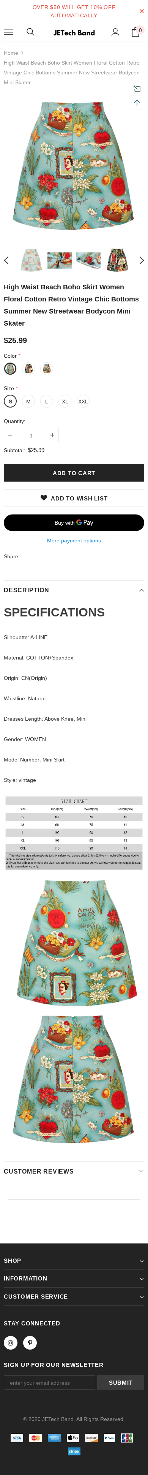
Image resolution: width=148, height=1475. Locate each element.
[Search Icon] (30, 32)
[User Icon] (116, 32)
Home (11, 53)
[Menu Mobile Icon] (8, 32)
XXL (83, 401)
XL (65, 401)
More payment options (74, 540)
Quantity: (14, 421)
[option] (74, 167)
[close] (141, 11)
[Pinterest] (30, 1343)
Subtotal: (14, 450)
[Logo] (74, 32)
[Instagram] (10, 1343)
